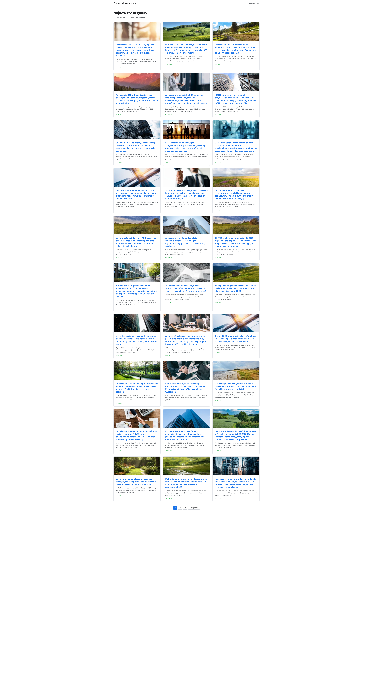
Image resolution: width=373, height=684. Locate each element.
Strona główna (254, 3)
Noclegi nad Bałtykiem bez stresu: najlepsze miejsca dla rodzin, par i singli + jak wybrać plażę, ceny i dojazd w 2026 (235, 288)
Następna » (194, 508)
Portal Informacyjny (124, 3)
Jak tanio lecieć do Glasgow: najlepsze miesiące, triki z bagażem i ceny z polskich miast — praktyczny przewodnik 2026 (136, 482)
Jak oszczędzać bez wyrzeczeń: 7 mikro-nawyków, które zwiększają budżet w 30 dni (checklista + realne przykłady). (235, 386)
